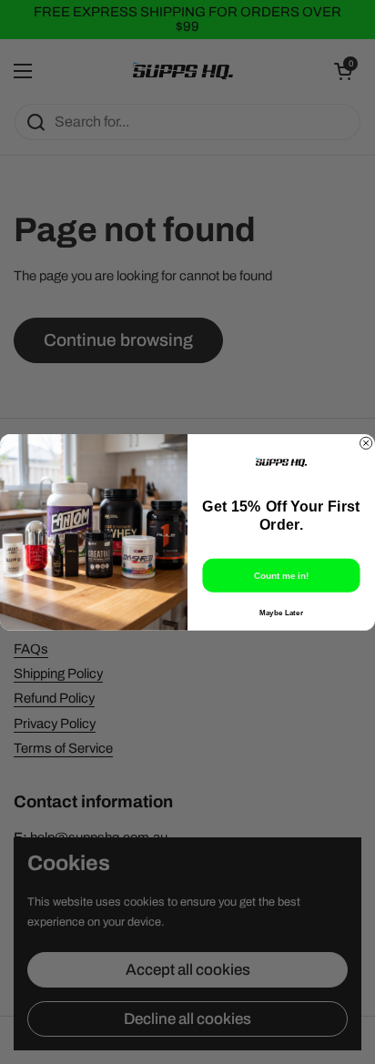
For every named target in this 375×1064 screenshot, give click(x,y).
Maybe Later (281, 612)
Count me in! (281, 575)
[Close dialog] (366, 443)
